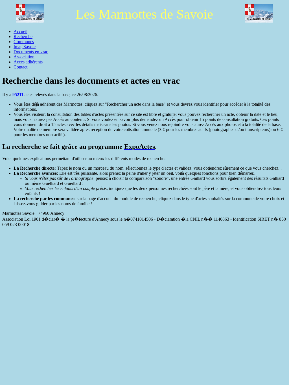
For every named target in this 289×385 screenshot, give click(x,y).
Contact (20, 67)
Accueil (20, 31)
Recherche (23, 36)
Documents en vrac (31, 51)
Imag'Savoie (25, 46)
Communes (24, 41)
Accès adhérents (28, 61)
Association (24, 56)
